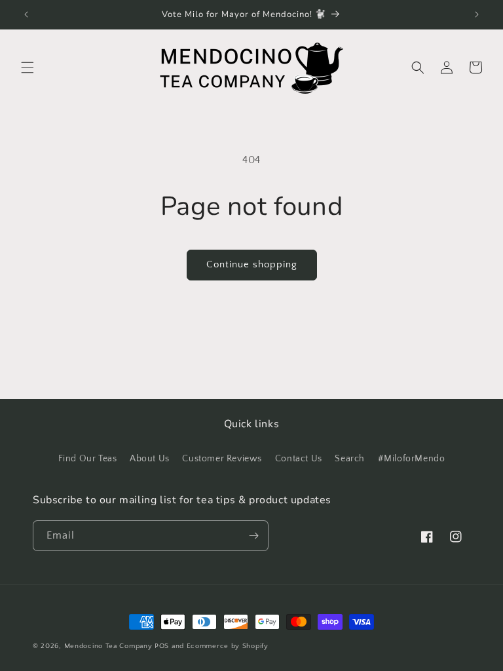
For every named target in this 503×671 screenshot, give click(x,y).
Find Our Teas (87, 458)
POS (162, 646)
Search (350, 458)
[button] (27, 67)
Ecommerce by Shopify (228, 646)
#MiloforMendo (411, 458)
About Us (150, 458)
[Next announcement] (476, 14)
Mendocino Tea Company (108, 646)
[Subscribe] (253, 535)
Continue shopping (251, 264)
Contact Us (298, 458)
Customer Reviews (222, 458)
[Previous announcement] (26, 14)
